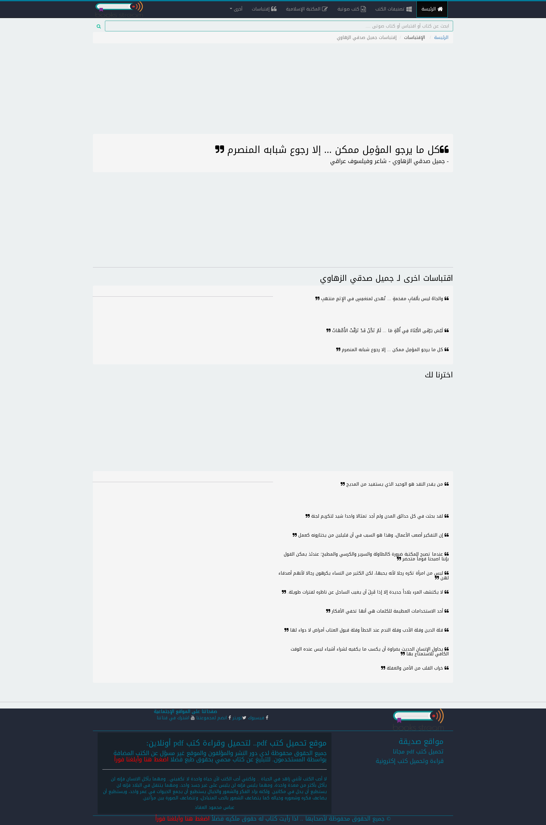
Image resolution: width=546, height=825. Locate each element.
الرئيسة (429, 9)
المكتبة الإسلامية (304, 9)
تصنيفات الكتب (390, 9)
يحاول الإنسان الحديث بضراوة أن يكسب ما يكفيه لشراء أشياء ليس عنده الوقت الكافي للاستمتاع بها (370, 651)
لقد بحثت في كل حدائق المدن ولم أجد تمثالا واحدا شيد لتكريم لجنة (377, 516)
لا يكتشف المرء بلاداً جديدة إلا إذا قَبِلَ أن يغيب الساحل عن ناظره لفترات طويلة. (365, 592)
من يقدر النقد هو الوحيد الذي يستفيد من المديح (395, 484)
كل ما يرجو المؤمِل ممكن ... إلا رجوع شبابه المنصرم (392, 349)
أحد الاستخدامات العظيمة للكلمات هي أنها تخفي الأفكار (387, 611)
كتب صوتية (349, 9)
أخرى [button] (237, 9)
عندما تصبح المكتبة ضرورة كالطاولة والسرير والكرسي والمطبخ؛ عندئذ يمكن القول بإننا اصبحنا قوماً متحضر (366, 556)
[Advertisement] (273, 89)
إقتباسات (261, 9)
